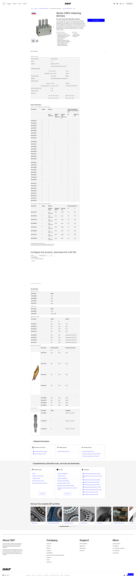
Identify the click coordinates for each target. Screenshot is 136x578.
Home (32, 8)
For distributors (116, 550)
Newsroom (49, 562)
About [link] (19, 3)
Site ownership (45, 575)
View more (42, 493)
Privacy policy (39, 575)
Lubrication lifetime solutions (44, 8)
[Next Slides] (53, 27)
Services (48, 548)
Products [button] (9, 3)
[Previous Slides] (32, 27)
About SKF (49, 543)
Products (35, 8)
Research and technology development (55, 555)
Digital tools (82, 546)
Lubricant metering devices (67, 8)
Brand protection (116, 543)
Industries (49, 550)
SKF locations (83, 548)
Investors (49, 557)
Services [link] (15, 3)
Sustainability (50, 552)
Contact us (82, 550)
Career (48, 559)
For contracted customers (118, 548)
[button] (114, 4)
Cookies (61, 575)
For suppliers (115, 546)
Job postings (116, 552)
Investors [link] (25, 3)
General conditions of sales (54, 575)
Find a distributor (96, 20)
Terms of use (33, 575)
